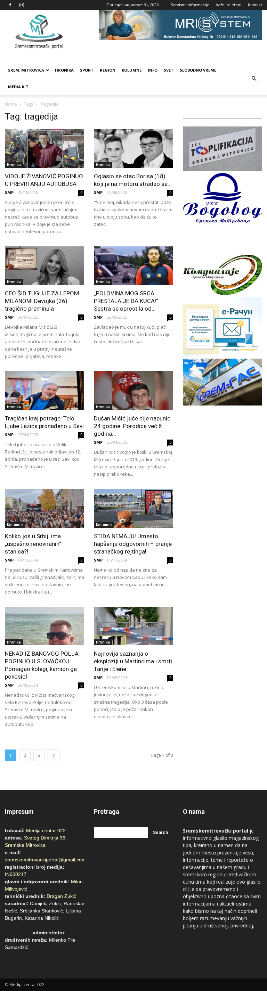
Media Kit (18, 86)
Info (152, 70)
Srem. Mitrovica (26, 70)
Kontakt (255, 4)
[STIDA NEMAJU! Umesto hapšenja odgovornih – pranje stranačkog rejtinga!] (133, 508)
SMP (9, 192)
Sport (87, 70)
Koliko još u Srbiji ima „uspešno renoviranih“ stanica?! (33, 544)
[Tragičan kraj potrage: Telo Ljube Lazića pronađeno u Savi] (44, 390)
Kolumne (131, 70)
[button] (253, 78)
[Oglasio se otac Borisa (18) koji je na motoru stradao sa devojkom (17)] (133, 148)
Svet (168, 70)
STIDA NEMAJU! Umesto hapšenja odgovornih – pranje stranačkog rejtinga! (133, 544)
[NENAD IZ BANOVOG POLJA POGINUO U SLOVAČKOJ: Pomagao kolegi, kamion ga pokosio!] (44, 626)
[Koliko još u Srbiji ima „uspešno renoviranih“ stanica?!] (44, 508)
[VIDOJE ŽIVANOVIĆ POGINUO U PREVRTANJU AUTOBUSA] (44, 148)
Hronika (64, 70)
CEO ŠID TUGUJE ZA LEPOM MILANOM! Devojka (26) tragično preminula (42, 301)
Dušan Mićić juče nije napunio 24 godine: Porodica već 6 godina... (132, 426)
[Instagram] (21, 5)
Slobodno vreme (198, 70)
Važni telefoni (228, 4)
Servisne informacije (190, 4)
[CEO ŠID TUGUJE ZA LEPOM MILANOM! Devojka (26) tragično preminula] (44, 265)
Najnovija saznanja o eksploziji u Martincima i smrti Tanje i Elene (133, 661)
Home (11, 104)
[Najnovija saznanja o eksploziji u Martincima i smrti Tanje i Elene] (133, 626)
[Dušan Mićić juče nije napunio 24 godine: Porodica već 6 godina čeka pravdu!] (133, 390)
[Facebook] (10, 5)
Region (107, 70)
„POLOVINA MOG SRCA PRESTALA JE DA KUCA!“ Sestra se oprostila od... (126, 301)
